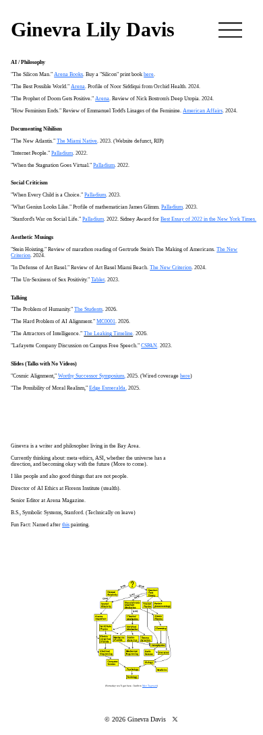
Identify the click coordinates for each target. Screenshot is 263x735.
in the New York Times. (229, 219)
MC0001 (105, 321)
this (65, 525)
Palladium (62, 153)
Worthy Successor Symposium (91, 376)
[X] (175, 719)
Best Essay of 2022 (181, 219)
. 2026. (110, 309)
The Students (88, 309)
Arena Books (68, 74)
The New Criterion (171, 268)
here (185, 376)
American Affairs (203, 111)
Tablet (98, 280)
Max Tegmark (149, 686)
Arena (78, 86)
